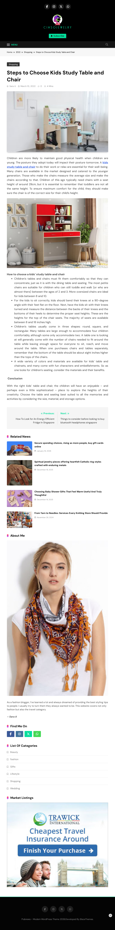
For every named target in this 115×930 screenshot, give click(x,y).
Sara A (12, 86)
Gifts (12, 766)
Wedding (15, 788)
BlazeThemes (86, 919)
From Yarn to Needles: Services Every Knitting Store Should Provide (71, 513)
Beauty (14, 752)
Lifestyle (14, 773)
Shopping (13, 64)
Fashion (14, 759)
